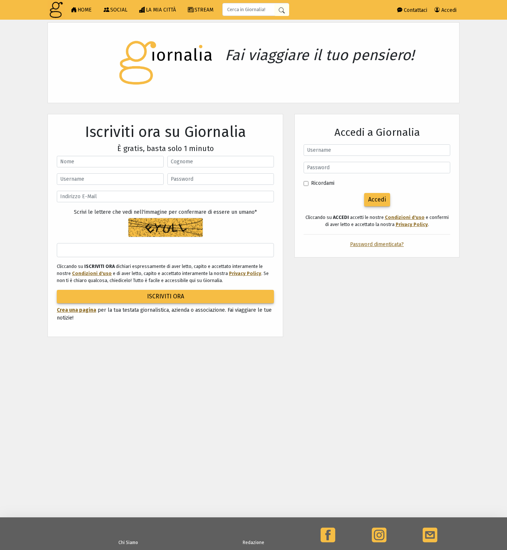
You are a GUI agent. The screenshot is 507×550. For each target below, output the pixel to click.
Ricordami (322, 183)
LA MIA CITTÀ (161, 10)
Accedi (448, 10)
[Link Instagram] (379, 535)
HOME (85, 10)
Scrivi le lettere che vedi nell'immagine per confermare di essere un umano (165, 212)
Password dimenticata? (377, 244)
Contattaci (414, 10)
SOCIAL (118, 10)
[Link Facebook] (328, 535)
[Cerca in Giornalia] (281, 10)
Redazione (253, 542)
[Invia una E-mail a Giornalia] (430, 535)
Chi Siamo (128, 542)
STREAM (203, 10)
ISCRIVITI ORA (165, 296)
